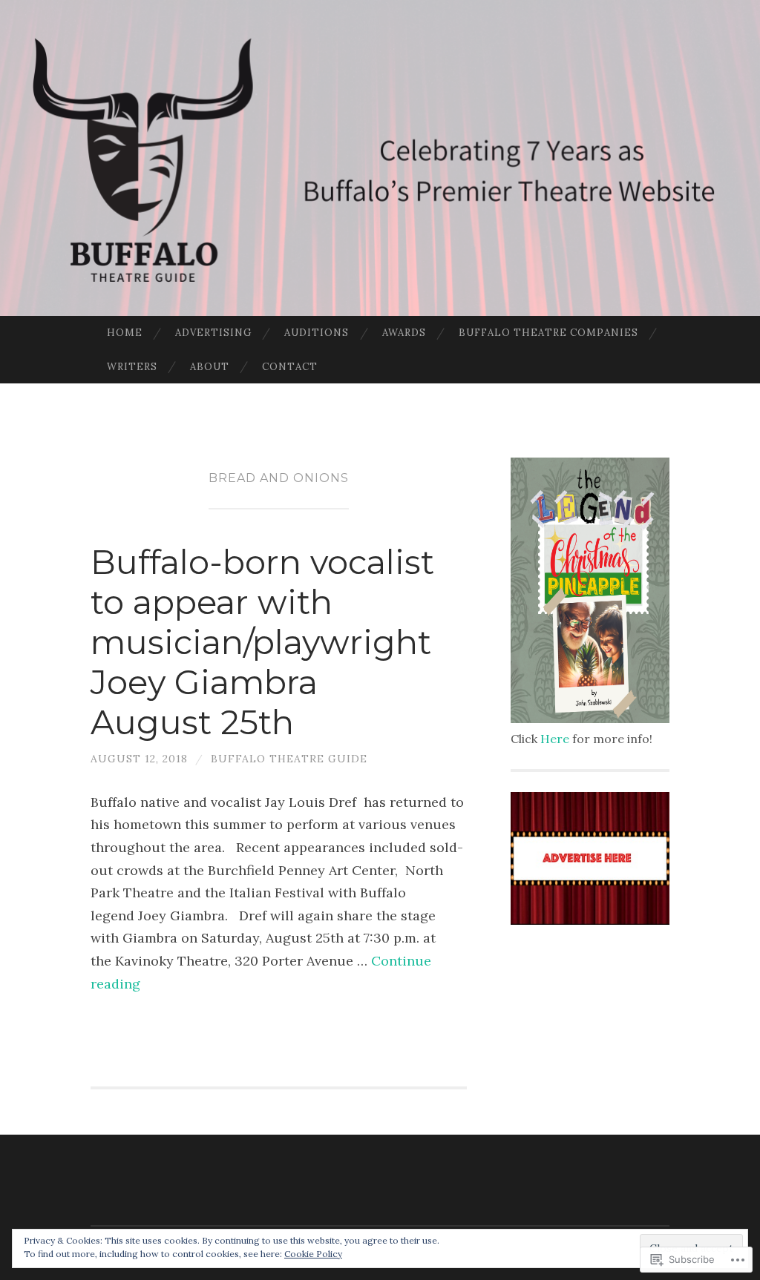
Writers (132, 366)
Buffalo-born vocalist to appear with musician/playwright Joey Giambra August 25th (262, 641)
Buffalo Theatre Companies (548, 332)
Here (554, 738)
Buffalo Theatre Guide (289, 758)
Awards (404, 332)
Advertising (213, 332)
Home (124, 332)
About (209, 366)
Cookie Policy (313, 1253)
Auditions (316, 332)
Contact (290, 366)
